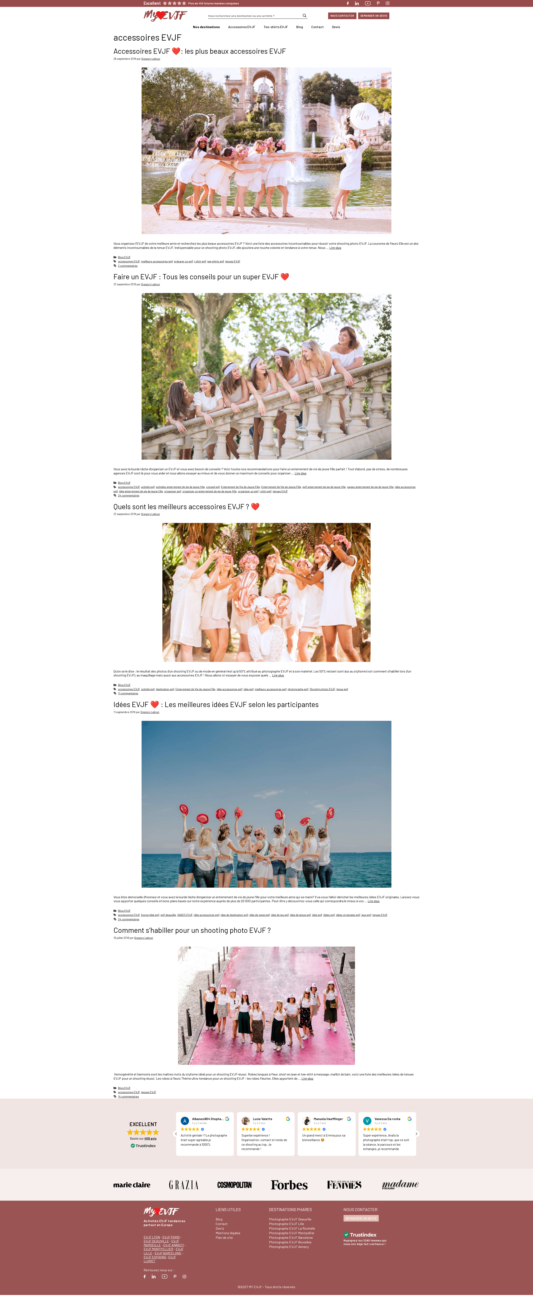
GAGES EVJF (184, 915)
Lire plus (335, 248)
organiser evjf (172, 491)
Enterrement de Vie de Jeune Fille (281, 487)
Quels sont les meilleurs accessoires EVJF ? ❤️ (186, 506)
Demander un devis (373, 15)
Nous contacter (342, 15)
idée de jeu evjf (280, 915)
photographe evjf (298, 689)
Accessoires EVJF (241, 27)
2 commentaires (128, 265)
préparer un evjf (183, 261)
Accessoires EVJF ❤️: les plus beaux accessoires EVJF (199, 50)
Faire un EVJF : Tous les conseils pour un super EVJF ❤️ (201, 276)
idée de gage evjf (259, 915)
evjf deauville (168, 915)
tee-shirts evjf (215, 261)
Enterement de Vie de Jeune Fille (240, 487)
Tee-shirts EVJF (276, 27)
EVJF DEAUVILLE (156, 1241)
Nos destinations (206, 27)
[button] (416, 1134)
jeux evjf (366, 915)
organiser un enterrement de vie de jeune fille (209, 491)
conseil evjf (213, 487)
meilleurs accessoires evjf (157, 261)
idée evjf (248, 689)
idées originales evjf (348, 915)
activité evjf (147, 487)
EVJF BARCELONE (168, 1253)
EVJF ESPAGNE (155, 1257)
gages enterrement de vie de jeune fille (370, 487)
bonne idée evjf (150, 915)
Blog (299, 27)
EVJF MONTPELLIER (158, 1249)
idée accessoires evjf (229, 689)
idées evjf (329, 915)
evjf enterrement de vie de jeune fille (324, 487)
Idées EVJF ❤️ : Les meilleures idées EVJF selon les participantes (216, 704)
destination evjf (165, 689)
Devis (336, 27)
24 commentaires (128, 495)
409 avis (150, 1138)
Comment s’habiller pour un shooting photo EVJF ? (192, 930)
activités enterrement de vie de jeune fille (180, 487)
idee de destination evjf (234, 915)
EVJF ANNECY (173, 1245)
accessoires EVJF (129, 261)
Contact (317, 27)
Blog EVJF (124, 257)
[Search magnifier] (305, 16)
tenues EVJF (232, 261)
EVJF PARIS (171, 1237)
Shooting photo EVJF (322, 689)
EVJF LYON (152, 1237)
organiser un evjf (248, 491)
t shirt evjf (200, 261)
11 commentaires (128, 693)
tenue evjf (342, 689)
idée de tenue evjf (300, 915)
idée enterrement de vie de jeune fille (141, 491)
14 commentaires (128, 1096)
